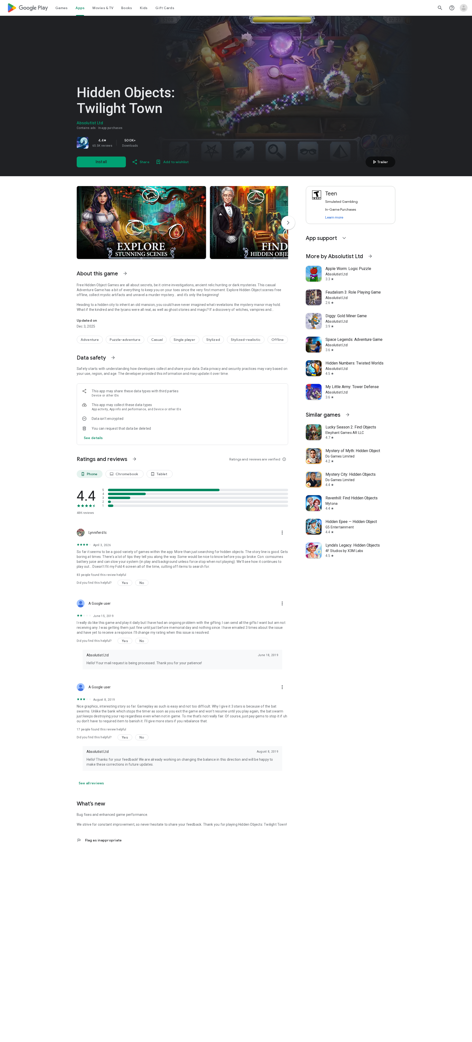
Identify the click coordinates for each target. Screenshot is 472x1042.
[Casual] (157, 339)
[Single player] (184, 339)
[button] (141, 222)
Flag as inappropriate (99, 840)
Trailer (379, 162)
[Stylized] (213, 339)
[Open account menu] (464, 8)
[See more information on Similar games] (348, 415)
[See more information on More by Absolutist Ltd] (370, 256)
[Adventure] (90, 339)
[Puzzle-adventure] (125, 339)
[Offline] (277, 339)
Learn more (334, 217)
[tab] (61, 8)
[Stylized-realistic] (246, 339)
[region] (145, 143)
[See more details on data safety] (93, 438)
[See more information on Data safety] (113, 357)
